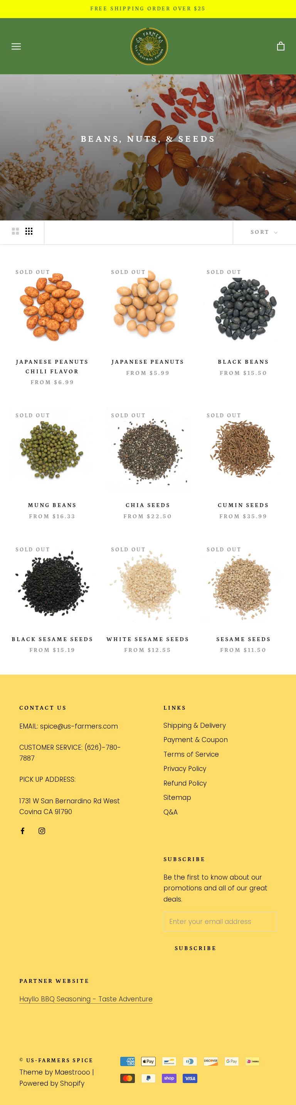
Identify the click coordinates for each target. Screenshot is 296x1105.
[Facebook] (22, 830)
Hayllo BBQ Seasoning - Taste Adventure (86, 999)
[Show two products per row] (15, 231)
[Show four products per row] (28, 231)
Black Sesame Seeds (52, 639)
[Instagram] (42, 830)
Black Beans (243, 362)
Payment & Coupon (195, 739)
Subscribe (196, 948)
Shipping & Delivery (194, 725)
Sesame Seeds (243, 639)
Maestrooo (72, 1072)
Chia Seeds (148, 505)
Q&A (170, 812)
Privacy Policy (184, 768)
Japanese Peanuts (148, 362)
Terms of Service (191, 754)
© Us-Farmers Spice (56, 1061)
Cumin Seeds (243, 505)
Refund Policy (185, 783)
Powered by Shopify (51, 1083)
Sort (261, 232)
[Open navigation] (16, 46)
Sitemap (177, 797)
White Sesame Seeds (147, 639)
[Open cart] (280, 46)
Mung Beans (52, 505)
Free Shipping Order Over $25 (148, 9)
